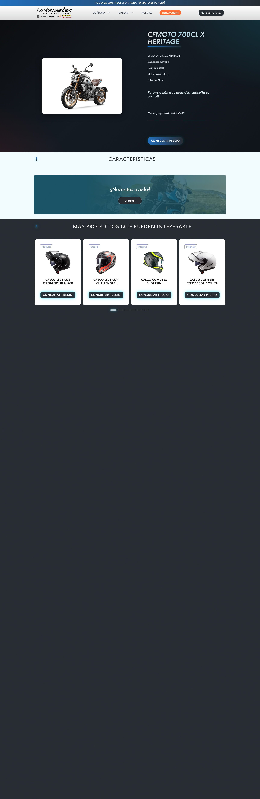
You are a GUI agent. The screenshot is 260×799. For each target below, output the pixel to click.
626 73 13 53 (213, 12)
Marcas (123, 12)
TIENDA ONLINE (170, 12)
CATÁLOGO (99, 12)
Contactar (130, 200)
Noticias (147, 12)
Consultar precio (165, 140)
